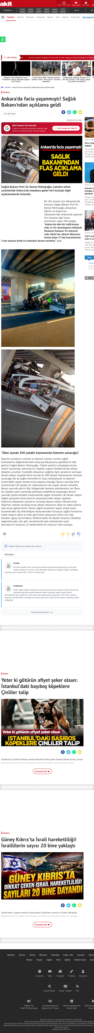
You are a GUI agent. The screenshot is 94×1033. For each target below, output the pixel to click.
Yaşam (39, 960)
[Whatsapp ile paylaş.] (75, 112)
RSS (77, 990)
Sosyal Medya (49, 990)
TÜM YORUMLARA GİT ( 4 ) (42, 612)
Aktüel (5, 673)
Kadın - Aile (68, 955)
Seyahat (81, 955)
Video (50, 976)
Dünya (50, 17)
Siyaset (20, 17)
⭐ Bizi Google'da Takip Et (66, 128)
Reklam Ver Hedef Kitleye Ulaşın (29, 1006)
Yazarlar (71, 976)
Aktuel (65, 17)
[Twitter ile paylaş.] (69, 112)
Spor (58, 17)
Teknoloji (41, 17)
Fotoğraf (60, 976)
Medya (29, 960)
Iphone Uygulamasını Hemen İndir (71, 1006)
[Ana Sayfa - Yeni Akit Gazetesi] (6, 3)
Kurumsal (83, 976)
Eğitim (67, 960)
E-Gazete (40, 976)
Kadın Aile (75, 17)
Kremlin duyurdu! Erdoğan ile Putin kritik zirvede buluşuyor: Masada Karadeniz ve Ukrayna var (52, 57)
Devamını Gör (41, 771)
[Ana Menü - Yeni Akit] (3, 17)
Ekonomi (30, 17)
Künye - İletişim (65, 990)
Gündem (10, 17)
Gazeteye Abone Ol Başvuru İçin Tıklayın (50, 1006)
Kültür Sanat (80, 960)
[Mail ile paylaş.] (80, 112)
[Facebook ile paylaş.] (63, 112)
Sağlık (49, 960)
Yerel (58, 960)
